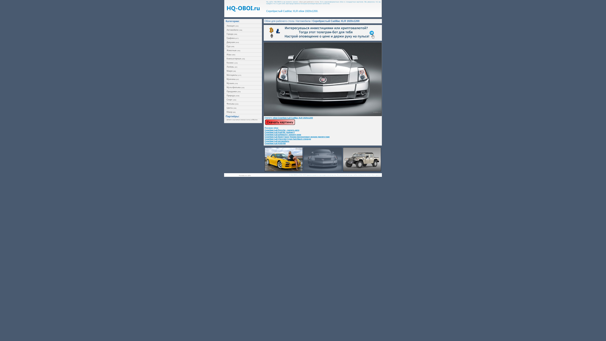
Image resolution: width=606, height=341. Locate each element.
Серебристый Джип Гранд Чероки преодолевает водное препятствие (297, 137)
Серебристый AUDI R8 (275, 143)
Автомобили (234, 30)
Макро (231, 71)
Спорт (231, 100)
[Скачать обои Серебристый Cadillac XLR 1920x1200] (280, 124)
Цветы (231, 108)
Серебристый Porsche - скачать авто (282, 130)
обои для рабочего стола (309, 2)
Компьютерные (236, 58)
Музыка (232, 83)
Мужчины (233, 79)
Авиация (232, 26)
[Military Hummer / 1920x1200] (362, 170)
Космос (232, 63)
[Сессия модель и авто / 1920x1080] (284, 170)
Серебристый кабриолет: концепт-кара (283, 135)
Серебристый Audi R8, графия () (280, 132)
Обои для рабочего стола (279, 21)
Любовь (232, 67)
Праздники (234, 91)
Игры (231, 54)
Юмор (231, 112)
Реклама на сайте (245, 175)
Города (232, 34)
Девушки (233, 42)
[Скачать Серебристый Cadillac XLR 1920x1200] (323, 115)
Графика (232, 38)
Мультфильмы (235, 87)
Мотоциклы (234, 75)
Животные (233, 50)
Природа (233, 95)
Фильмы (232, 104)
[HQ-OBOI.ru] (243, 10)
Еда (230, 46)
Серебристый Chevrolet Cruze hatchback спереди (288, 139)
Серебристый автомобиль (277, 141)
